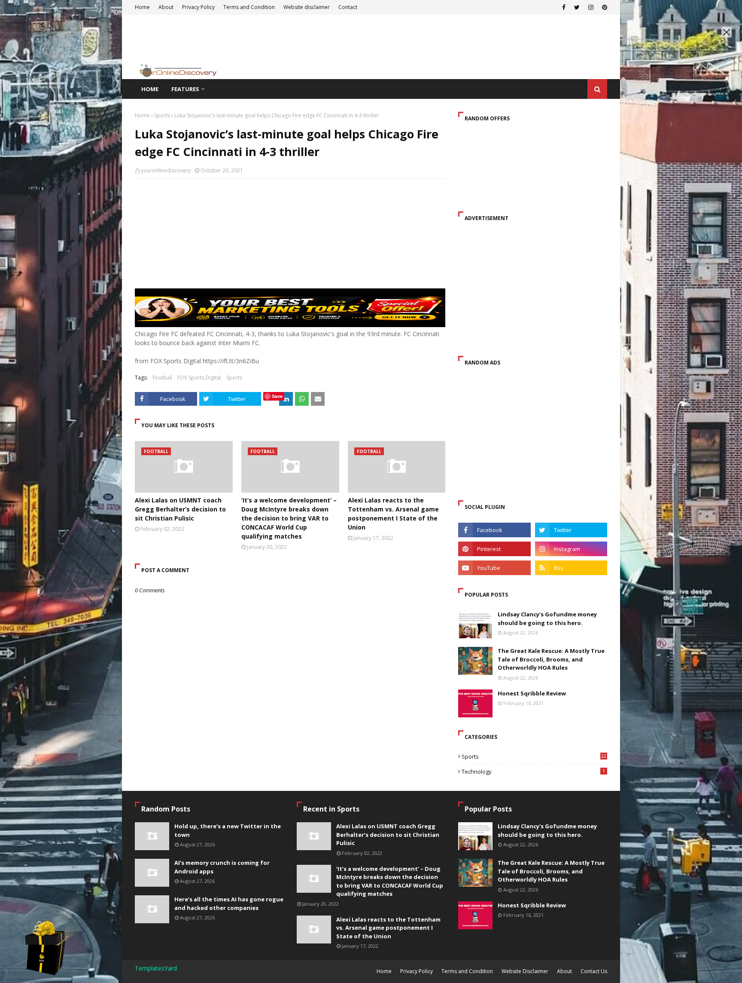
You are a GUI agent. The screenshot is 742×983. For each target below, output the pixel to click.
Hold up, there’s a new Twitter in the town (227, 830)
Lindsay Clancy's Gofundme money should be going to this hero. (547, 618)
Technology (533, 771)
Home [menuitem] (149, 89)
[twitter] (571, 530)
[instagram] (571, 549)
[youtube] (494, 567)
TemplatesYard (156, 968)
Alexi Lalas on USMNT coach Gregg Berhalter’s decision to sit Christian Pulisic (180, 509)
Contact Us (594, 971)
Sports (162, 115)
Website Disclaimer (525, 971)
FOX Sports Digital (199, 377)
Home (142, 115)
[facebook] (494, 530)
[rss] (571, 567)
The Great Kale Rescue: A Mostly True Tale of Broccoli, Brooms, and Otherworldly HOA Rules (551, 659)
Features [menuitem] (185, 89)
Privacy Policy (416, 971)
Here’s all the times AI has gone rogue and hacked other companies (228, 903)
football (162, 377)
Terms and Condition (467, 971)
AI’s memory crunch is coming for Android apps (222, 867)
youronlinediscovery (166, 170)
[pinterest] (494, 549)
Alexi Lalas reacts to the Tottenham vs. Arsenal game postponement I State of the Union (393, 513)
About (564, 971)
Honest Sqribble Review (532, 693)
